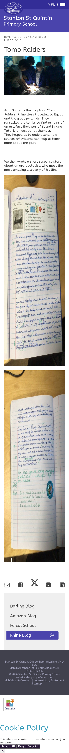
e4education (45, 677)
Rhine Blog (20, 635)
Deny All (32, 746)
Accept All (8, 746)
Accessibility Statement (49, 680)
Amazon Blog (23, 616)
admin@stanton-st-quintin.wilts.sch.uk (34, 668)
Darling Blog (22, 606)
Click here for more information (34, 742)
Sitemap (36, 683)
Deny (21, 746)
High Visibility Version (17, 680)
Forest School (23, 625)
